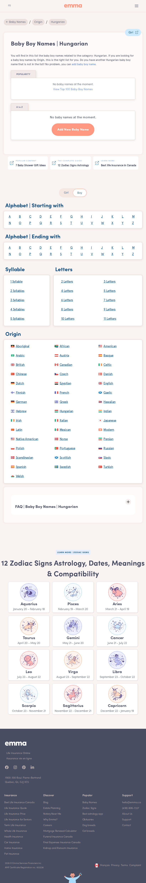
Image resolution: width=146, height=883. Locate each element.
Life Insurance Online (18, 753)
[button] (136, 5)
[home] (73, 6)
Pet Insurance (11, 854)
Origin (38, 22)
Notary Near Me (52, 814)
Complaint (135, 865)
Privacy (115, 865)
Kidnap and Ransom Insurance (60, 848)
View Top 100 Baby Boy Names (73, 89)
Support (126, 820)
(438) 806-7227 (130, 808)
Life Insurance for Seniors (17, 820)
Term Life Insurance (15, 825)
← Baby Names (16, 22)
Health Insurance (13, 837)
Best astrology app (92, 814)
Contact (126, 825)
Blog (45, 802)
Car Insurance (12, 842)
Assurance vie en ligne (19, 758)
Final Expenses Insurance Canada (61, 842)
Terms (124, 865)
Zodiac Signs (89, 808)
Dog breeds (88, 825)
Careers (47, 825)
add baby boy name (83, 64)
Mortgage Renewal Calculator (59, 831)
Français (105, 865)
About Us (127, 814)
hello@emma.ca (131, 802)
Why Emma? (50, 820)
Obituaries (88, 820)
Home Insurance (13, 848)
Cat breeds (88, 831)
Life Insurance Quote (15, 808)
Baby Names (89, 802)
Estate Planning (51, 808)
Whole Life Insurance (15, 831)
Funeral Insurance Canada (58, 837)
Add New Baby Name (73, 129)
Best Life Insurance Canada (19, 802)
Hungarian (58, 22)
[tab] (66, 193)
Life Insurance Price (14, 814)
